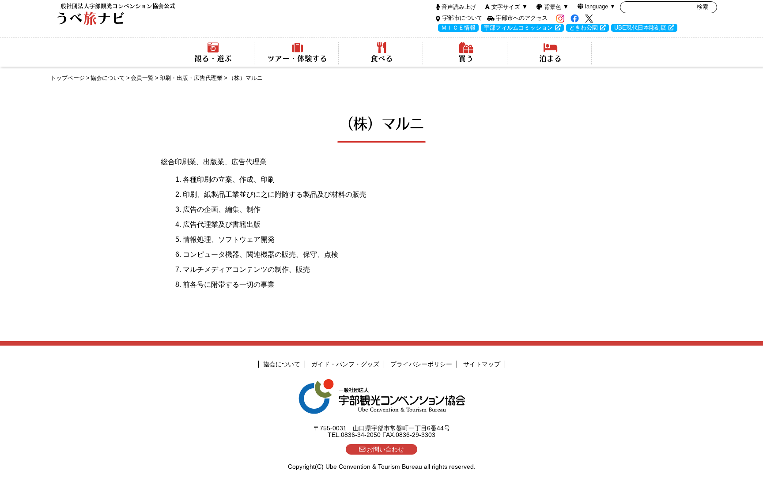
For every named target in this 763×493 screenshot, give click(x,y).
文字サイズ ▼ (509, 7)
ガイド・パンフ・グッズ (345, 364)
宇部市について (462, 18)
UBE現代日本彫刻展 (640, 27)
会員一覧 (142, 78)
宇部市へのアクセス (522, 18)
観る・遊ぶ (213, 58)
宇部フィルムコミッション (518, 27)
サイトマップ (481, 364)
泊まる (550, 58)
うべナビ (115, 14)
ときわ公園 (583, 27)
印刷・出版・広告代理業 (191, 78)
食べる (381, 58)
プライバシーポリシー (421, 364)
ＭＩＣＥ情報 (458, 27)
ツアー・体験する (297, 58)
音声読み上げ (459, 7)
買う (465, 58)
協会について (108, 78)
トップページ (67, 78)
